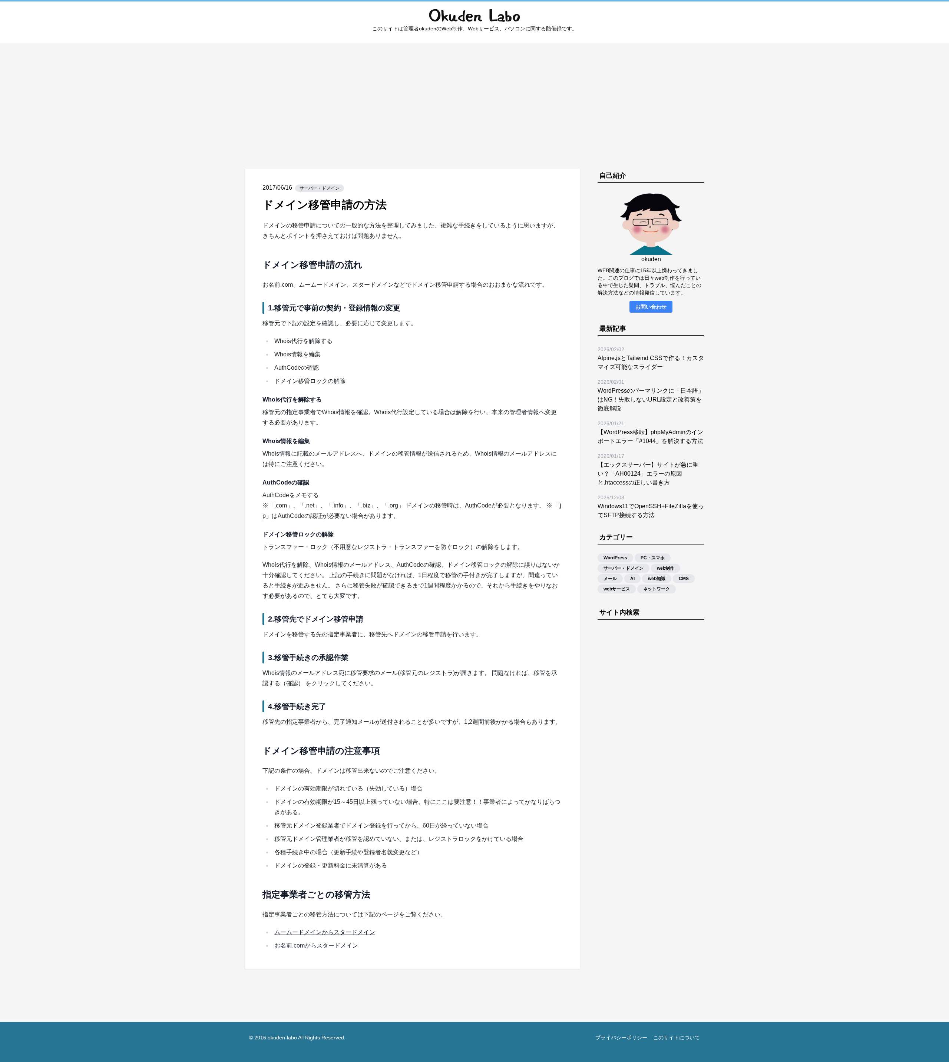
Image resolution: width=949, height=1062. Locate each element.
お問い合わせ (651, 307)
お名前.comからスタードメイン (316, 945)
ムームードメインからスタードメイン (324, 932)
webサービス (617, 589)
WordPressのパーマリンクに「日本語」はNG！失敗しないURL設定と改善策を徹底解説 (651, 399)
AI (632, 578)
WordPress (615, 557)
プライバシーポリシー (621, 1038)
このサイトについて (676, 1038)
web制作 (665, 568)
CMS (684, 578)
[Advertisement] (474, 95)
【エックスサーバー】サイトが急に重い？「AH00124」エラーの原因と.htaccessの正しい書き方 (648, 474)
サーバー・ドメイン (320, 188)
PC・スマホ (653, 557)
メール (610, 578)
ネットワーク (656, 589)
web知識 (656, 578)
